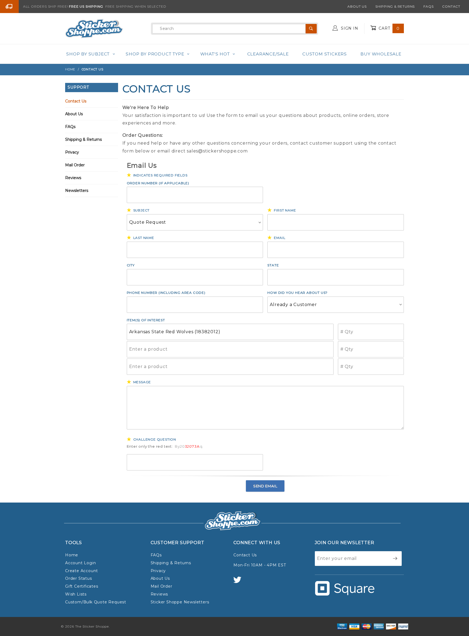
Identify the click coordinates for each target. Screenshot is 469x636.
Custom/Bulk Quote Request (95, 602)
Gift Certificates (81, 586)
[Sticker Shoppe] (94, 28)
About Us (356, 6)
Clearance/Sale (268, 54)
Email (279, 238)
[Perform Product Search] (311, 28)
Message (142, 382)
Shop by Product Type (155, 54)
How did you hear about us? (297, 293)
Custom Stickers (324, 54)
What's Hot (215, 54)
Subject (141, 210)
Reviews (73, 177)
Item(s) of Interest (146, 320)
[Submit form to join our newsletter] (395, 558)
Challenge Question (154, 439)
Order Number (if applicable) (158, 183)
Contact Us (75, 101)
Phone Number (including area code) (166, 293)
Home (71, 555)
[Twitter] (239, 582)
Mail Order (75, 165)
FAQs (428, 6)
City (131, 265)
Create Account (81, 570)
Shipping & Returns (395, 6)
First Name (285, 210)
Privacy (72, 152)
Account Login (80, 562)
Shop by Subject (88, 54)
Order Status (78, 578)
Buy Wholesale (380, 54)
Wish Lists (76, 594)
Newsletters (76, 190)
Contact (451, 6)
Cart (388, 28)
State (273, 265)
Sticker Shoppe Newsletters (180, 602)
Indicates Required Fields (160, 175)
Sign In (349, 28)
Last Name (143, 238)
